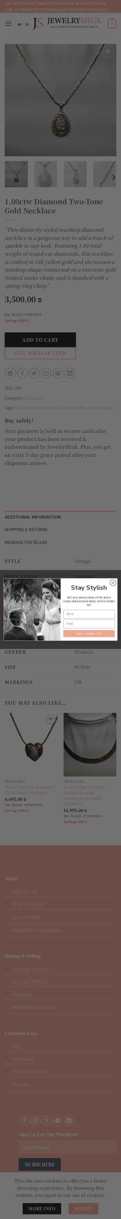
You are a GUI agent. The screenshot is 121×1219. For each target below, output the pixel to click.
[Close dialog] (113, 583)
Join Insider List (89, 633)
